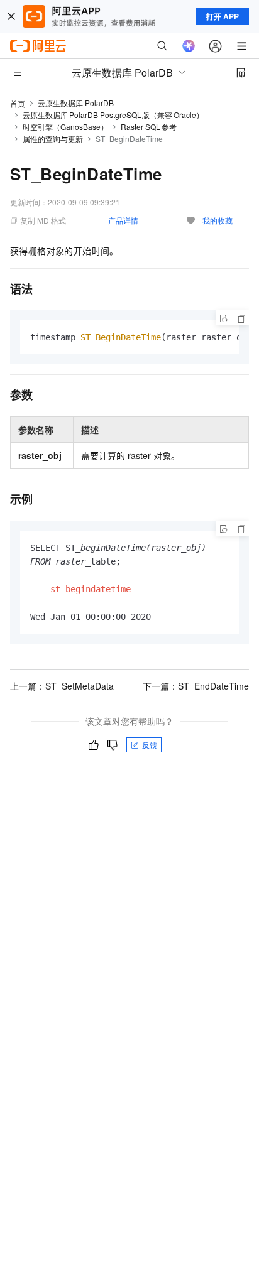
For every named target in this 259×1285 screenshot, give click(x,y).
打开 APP (222, 16)
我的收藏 (217, 220)
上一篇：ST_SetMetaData (62, 686)
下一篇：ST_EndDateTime (196, 686)
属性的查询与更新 (53, 138)
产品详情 (123, 220)
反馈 (149, 744)
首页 (17, 103)
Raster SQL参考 (149, 126)
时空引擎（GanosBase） (65, 126)
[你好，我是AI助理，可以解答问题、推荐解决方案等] (188, 46)
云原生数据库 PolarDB (76, 102)
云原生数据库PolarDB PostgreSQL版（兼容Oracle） (113, 114)
